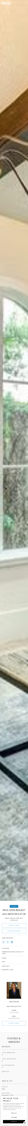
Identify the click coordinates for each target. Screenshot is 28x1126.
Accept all (14, 1121)
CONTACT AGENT (14, 1023)
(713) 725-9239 (14, 1012)
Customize (14, 1117)
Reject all (14, 1113)
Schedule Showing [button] (14, 931)
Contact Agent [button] (14, 925)
